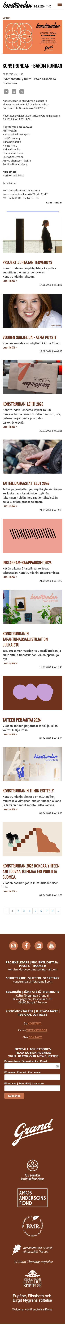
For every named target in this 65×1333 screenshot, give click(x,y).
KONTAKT (34, 1023)
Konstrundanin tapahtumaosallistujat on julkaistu (25, 639)
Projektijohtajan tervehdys (27, 262)
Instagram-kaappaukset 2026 (27, 562)
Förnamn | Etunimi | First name (22, 1072)
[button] (59, 4)
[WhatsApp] (21, 91)
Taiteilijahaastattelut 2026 (26, 483)
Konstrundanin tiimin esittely (28, 791)
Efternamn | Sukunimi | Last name (24, 1083)
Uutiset (6, 17)
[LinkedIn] (14, 91)
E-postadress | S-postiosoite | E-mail (25, 1061)
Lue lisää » (10, 281)
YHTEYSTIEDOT (36, 1030)
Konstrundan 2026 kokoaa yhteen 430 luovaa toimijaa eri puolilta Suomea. (31, 871)
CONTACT (35, 1037)
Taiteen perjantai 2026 (22, 720)
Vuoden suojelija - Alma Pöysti (29, 337)
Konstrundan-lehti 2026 (23, 404)
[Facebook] (6, 91)
